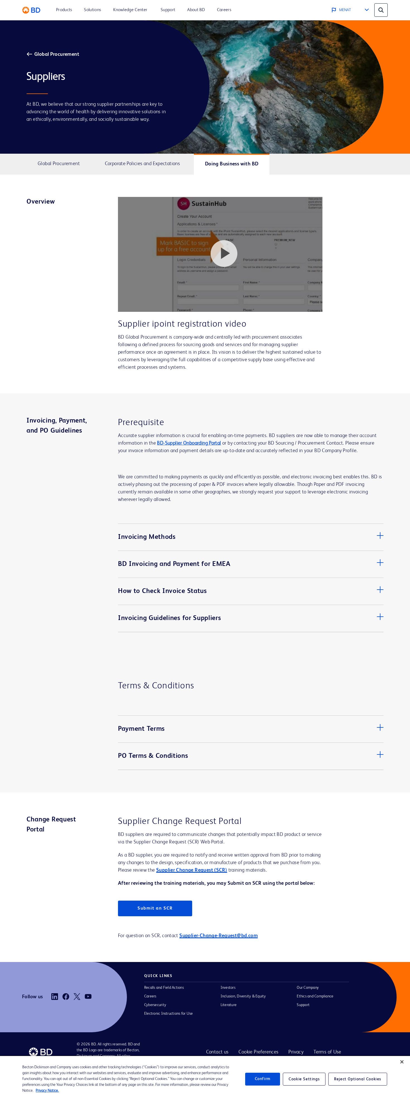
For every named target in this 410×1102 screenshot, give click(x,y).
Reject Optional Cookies (357, 1079)
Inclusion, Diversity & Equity (243, 996)
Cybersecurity (155, 1005)
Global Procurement (56, 54)
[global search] (381, 10)
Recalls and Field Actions (164, 988)
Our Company (308, 988)
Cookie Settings (304, 1079)
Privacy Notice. (47, 1091)
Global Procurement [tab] (59, 163)
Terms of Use (327, 1052)
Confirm (263, 1079)
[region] (205, 1079)
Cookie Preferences (258, 1052)
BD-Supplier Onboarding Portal (189, 443)
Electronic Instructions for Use (168, 1014)
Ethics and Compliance (315, 996)
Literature (229, 1005)
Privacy (295, 1052)
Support (303, 1005)
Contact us (217, 1052)
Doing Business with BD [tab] (232, 164)
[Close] (402, 1062)
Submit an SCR (155, 908)
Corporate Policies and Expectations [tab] (142, 163)
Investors (228, 988)
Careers (150, 996)
